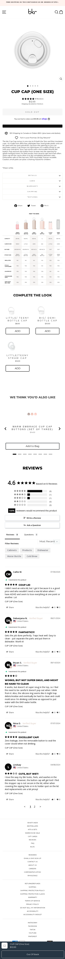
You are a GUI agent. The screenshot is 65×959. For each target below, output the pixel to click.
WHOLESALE (32, 876)
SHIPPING (32, 887)
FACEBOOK (32, 926)
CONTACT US (32, 862)
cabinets (12, 550)
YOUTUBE (32, 933)
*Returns (32, 197)
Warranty (32, 186)
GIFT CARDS (32, 836)
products (27, 550)
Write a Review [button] (34, 518)
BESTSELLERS (32, 826)
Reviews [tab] (10, 534)
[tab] (14, 454)
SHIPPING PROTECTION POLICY (32, 891)
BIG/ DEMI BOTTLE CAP (47, 319)
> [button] (40, 806)
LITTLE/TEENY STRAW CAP (17, 356)
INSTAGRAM (32, 923)
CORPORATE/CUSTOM (32, 872)
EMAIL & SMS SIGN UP (32, 858)
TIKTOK (32, 930)
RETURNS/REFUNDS (32, 884)
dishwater (42, 550)
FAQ (32, 843)
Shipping (25, 104)
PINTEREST (32, 936)
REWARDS (33, 855)
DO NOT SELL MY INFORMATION (32, 908)
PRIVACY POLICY (32, 904)
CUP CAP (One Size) (14, 601)
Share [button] (11, 607)
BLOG (32, 847)
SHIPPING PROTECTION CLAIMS (32, 894)
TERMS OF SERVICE (32, 901)
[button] (53, 607)
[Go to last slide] (6, 429)
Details (32, 175)
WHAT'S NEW (32, 823)
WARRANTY (32, 897)
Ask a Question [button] (34, 525)
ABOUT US (32, 865)
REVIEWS (32, 840)
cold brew (32, 556)
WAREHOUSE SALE (32, 833)
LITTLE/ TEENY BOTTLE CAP (17, 319)
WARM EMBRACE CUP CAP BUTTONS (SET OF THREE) (32, 428)
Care (32, 181)
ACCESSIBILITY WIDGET (32, 915)
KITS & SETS (32, 829)
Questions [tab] (29, 534)
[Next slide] (59, 429)
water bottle (14, 556)
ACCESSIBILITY (32, 911)
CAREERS (32, 869)
